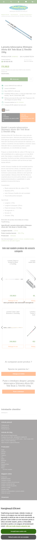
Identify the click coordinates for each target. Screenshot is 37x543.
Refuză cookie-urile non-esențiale (19, 537)
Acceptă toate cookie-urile (18, 531)
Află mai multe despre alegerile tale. (18, 526)
